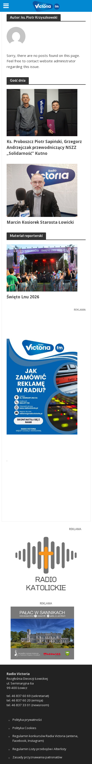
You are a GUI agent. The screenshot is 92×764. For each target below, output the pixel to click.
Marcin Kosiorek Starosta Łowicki (40, 222)
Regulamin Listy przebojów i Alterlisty (39, 749)
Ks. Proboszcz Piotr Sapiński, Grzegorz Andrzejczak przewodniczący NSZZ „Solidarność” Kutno (44, 147)
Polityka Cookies (24, 728)
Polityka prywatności (27, 720)
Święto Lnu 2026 (23, 297)
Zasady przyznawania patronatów (37, 757)
